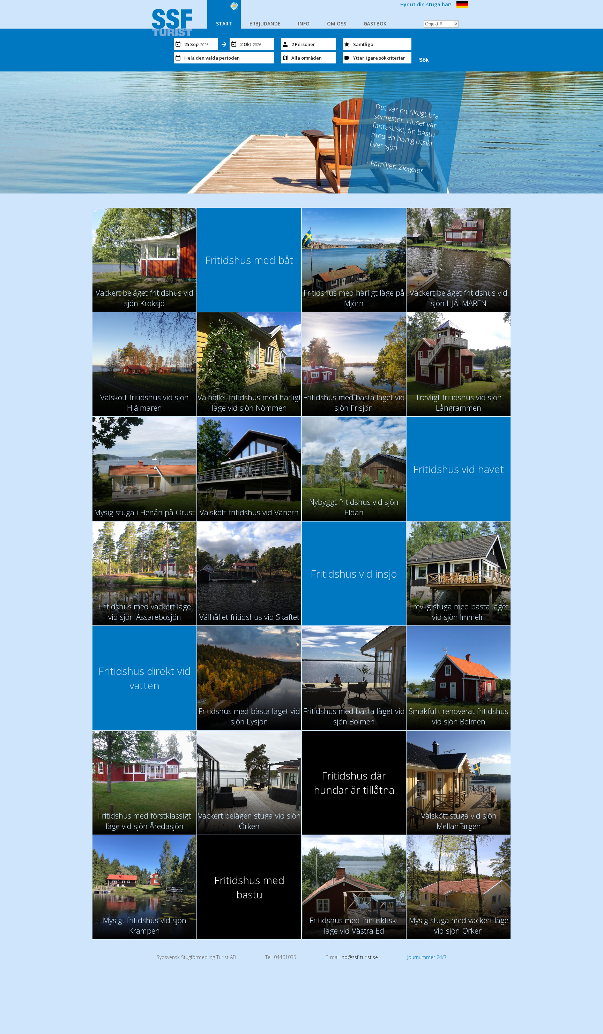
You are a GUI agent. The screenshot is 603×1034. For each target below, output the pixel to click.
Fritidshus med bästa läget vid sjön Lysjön (249, 716)
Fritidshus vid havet (458, 469)
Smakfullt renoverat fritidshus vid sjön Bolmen (458, 716)
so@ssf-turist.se (360, 957)
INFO (304, 23)
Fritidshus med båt (249, 260)
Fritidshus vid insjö (354, 574)
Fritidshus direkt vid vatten (144, 678)
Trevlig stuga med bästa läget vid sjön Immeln (458, 611)
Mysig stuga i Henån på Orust (144, 512)
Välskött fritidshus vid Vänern (249, 512)
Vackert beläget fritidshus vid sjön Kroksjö (144, 297)
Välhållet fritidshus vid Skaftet (249, 616)
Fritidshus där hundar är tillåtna (354, 782)
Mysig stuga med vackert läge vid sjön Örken (458, 925)
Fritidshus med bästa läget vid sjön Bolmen (354, 716)
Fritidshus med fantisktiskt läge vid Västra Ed (354, 925)
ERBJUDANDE (265, 23)
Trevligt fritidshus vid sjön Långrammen (458, 402)
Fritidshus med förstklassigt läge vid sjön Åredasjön (144, 820)
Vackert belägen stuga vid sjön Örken (249, 820)
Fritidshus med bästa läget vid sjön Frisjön (354, 402)
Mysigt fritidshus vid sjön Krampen (144, 925)
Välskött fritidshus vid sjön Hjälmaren (144, 402)
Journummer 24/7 (427, 957)
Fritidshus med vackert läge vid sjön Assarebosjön (144, 611)
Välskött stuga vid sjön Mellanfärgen (459, 820)
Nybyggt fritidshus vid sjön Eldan (354, 506)
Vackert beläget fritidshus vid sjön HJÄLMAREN (458, 297)
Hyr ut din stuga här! (426, 4)
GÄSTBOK (375, 23)
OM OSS (336, 23)
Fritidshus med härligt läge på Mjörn (354, 297)
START (224, 23)
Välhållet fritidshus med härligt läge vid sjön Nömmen (249, 402)
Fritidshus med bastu (249, 887)
